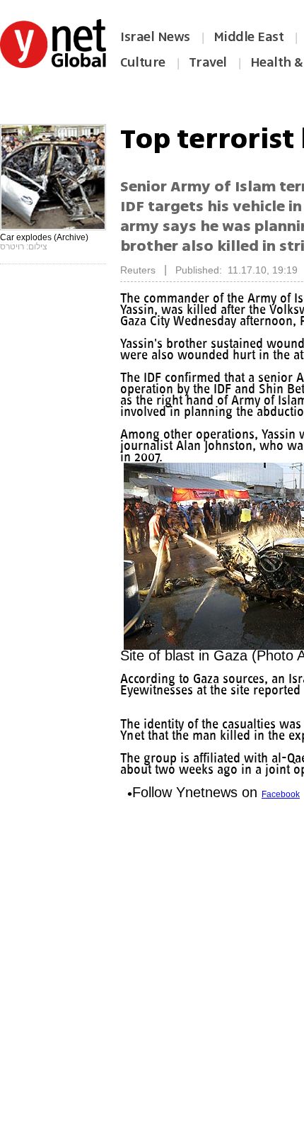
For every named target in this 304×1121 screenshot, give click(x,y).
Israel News (155, 37)
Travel (208, 62)
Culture (142, 62)
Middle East (249, 37)
